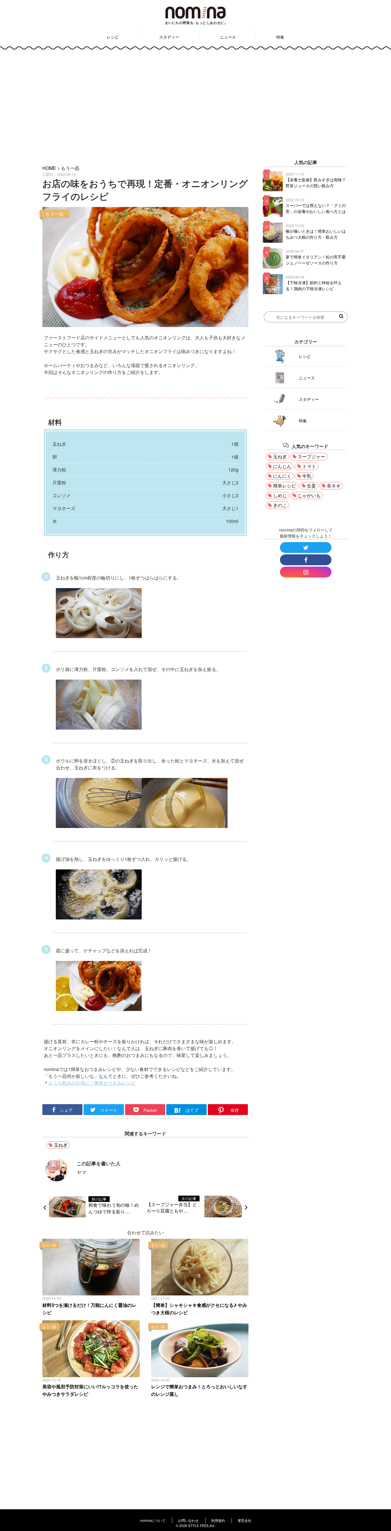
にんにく (282, 476)
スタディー (169, 37)
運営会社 (244, 1520)
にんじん (282, 466)
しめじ (280, 495)
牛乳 (306, 476)
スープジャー (311, 456)
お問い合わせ (188, 1520)
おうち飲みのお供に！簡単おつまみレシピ (91, 1083)
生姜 (311, 485)
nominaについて (152, 1520)
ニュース (228, 37)
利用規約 (218, 1520)
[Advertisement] (195, 103)
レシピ (113, 37)
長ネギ (334, 485)
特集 (280, 37)
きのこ (280, 505)
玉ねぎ (61, 1145)
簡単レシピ (284, 485)
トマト (309, 466)
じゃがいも (309, 495)
